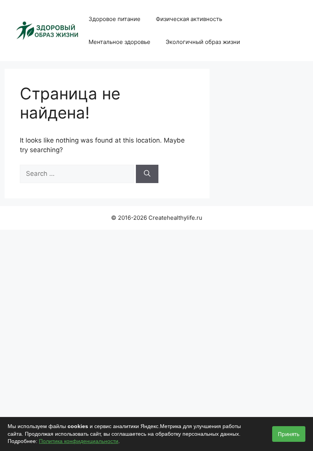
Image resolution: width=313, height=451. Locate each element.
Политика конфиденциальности (78, 441)
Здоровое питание (114, 19)
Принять (289, 434)
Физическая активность (189, 19)
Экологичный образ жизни (203, 41)
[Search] (147, 174)
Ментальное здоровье (119, 41)
